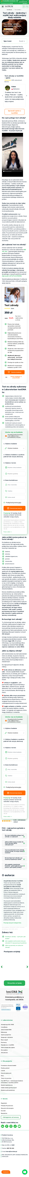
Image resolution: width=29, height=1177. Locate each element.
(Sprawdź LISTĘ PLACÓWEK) (12, 276)
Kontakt (3, 1110)
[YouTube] (19, 1126)
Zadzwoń (6, 1172)
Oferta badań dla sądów (8, 1047)
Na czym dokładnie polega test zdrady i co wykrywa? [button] (14, 836)
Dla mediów (4, 1050)
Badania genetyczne (7, 1085)
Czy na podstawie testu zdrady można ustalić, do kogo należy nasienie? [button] (14, 851)
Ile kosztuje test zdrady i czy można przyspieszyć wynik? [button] (13, 858)
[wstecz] (2, 96)
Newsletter (4, 1113)
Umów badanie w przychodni (16, 377)
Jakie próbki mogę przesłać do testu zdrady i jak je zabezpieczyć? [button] (14, 843)
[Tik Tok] (15, 1126)
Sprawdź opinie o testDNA (14, 112)
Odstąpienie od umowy (11, 1117)
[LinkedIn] (2, 1126)
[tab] (2, 6)
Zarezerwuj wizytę (16, 508)
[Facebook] (6, 1126)
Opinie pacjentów (6, 1034)
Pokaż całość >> (8, 532)
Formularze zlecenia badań (8, 1065)
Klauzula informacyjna (7, 1108)
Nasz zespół (4, 1040)
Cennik (3, 1070)
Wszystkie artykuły (14, 983)
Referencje (4, 1032)
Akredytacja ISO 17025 (7, 1024)
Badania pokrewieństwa (8, 1090)
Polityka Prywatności (7, 1105)
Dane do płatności (6, 1073)
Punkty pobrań (5, 1068)
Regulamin (4, 1103)
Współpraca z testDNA (7, 1045)
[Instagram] (11, 1126)
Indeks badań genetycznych (9, 1087)
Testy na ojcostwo (6, 1078)
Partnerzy (4, 1042)
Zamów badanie (16, 372)
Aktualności (4, 1052)
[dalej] (26, 96)
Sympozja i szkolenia (7, 1037)
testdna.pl (9, 9)
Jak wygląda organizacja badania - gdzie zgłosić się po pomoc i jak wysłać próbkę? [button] (14, 866)
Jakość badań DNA (6, 1029)
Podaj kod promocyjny (13, 502)
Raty (2, 1075)
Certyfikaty (4, 1027)
